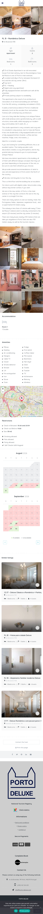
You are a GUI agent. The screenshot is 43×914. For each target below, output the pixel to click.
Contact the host (21, 742)
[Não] (40, 907)
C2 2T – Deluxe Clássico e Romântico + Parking (23, 592)
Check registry (24, 810)
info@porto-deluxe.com (23, 890)
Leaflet (24, 416)
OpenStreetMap (32, 416)
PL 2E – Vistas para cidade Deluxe (18, 635)
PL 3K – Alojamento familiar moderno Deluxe (22, 678)
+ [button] (3, 388)
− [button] (3, 392)
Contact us (22, 829)
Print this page (22, 748)
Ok (16, 911)
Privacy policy (22, 826)
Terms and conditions (22, 822)
